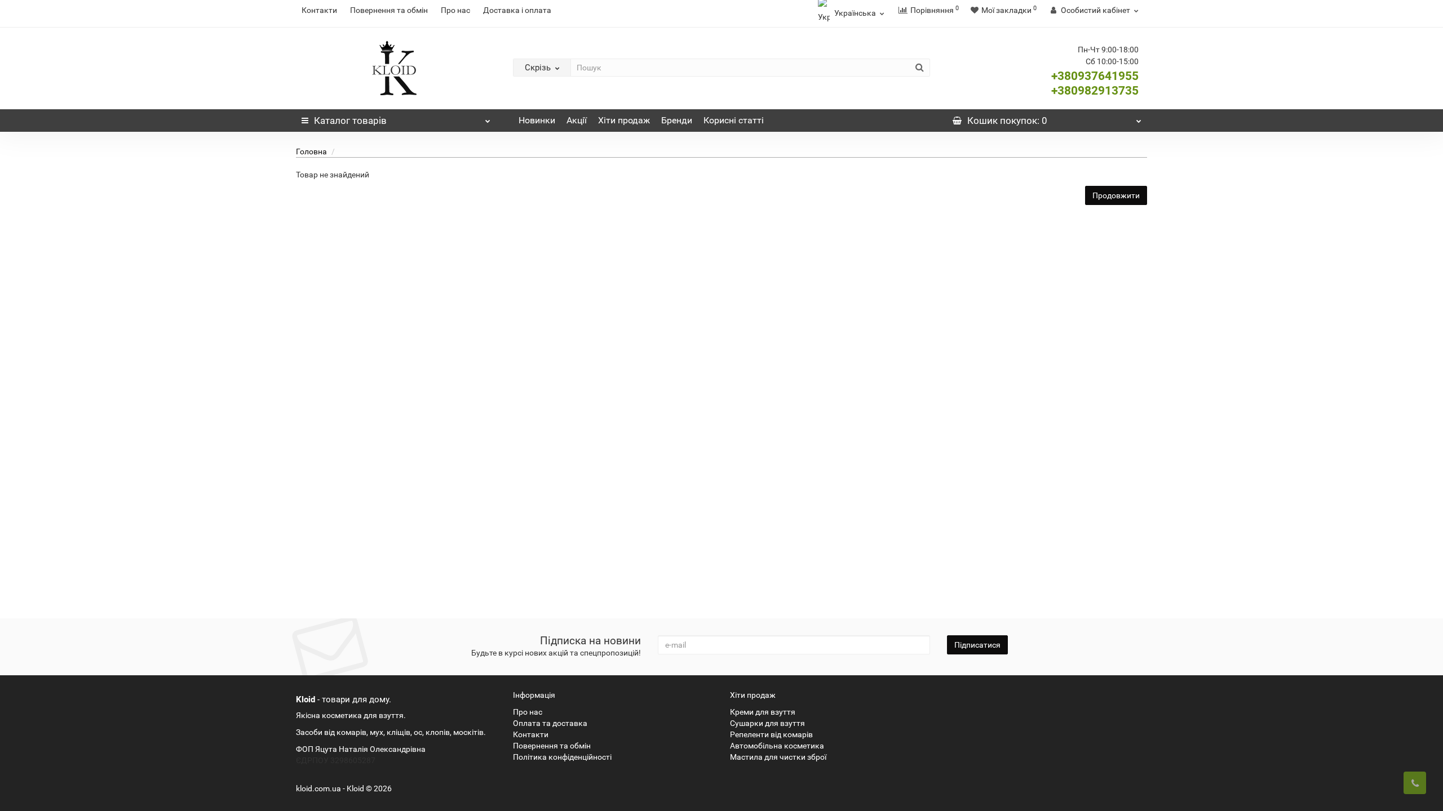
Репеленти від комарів (771, 734)
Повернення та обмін (389, 10)
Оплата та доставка (550, 723)
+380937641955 (1095, 76)
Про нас (455, 10)
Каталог (350, 120)
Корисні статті (733, 120)
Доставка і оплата (517, 10)
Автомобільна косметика (777, 745)
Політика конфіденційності (562, 756)
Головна (311, 151)
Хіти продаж (624, 120)
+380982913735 (1095, 90)
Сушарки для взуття (767, 723)
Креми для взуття (762, 711)
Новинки (537, 120)
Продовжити (1116, 195)
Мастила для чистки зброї (778, 756)
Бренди (676, 120)
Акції (576, 120)
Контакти (319, 10)
